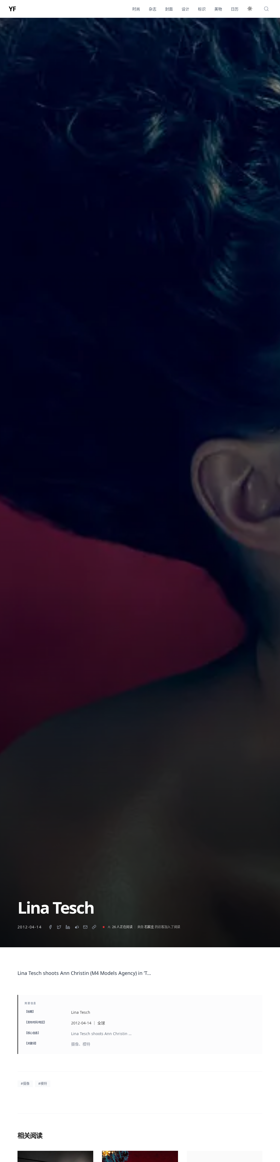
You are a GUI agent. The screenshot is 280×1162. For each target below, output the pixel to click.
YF (12, 8)
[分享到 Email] (85, 927)
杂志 (152, 8)
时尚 (136, 8)
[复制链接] (94, 927)
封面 (169, 8)
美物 (218, 8)
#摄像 (25, 1083)
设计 (185, 8)
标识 (202, 8)
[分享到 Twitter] (59, 927)
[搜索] (266, 9)
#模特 (42, 1083)
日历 (234, 8)
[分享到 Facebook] (50, 927)
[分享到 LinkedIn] (68, 927)
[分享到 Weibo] (76, 927)
